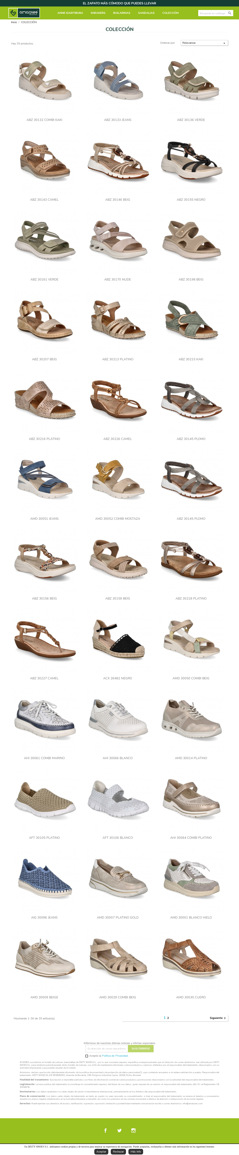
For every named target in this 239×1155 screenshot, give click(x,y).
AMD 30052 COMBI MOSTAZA (117, 519)
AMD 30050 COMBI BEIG (191, 678)
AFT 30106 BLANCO (118, 838)
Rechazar (118, 1152)
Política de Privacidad (115, 1056)
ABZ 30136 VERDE (191, 120)
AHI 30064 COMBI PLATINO (191, 838)
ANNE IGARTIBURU (70, 13)
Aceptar (101, 1152)
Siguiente (218, 1018)
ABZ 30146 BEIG (117, 200)
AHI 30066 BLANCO (118, 758)
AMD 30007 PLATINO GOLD (118, 917)
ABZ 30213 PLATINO (117, 359)
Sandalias (146, 13)
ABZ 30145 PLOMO (191, 439)
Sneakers (98, 13)
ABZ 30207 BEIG (44, 359)
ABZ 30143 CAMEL (44, 200)
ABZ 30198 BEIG (191, 279)
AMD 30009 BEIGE (44, 997)
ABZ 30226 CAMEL (117, 439)
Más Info (136, 1152)
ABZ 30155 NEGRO (191, 200)
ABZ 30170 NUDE (117, 279)
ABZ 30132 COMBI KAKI (44, 120)
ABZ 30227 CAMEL (44, 678)
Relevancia (204, 43)
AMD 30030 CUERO (191, 997)
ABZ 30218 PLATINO (191, 598)
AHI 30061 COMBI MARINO (44, 758)
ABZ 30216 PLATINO (44, 439)
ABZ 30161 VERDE (44, 279)
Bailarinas (121, 13)
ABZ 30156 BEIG (44, 598)
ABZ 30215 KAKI (191, 359)
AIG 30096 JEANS (44, 917)
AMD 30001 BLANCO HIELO (191, 917)
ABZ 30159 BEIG (117, 598)
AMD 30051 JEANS (44, 519)
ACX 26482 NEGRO (117, 678)
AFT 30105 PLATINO (44, 838)
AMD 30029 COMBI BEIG (117, 997)
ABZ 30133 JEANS (117, 120)
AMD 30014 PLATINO (191, 758)
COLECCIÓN (170, 13)
